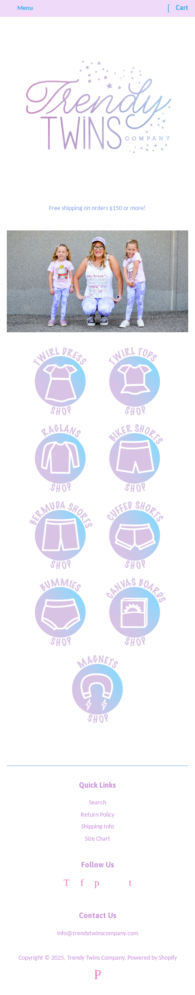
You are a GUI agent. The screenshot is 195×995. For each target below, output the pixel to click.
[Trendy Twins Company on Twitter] (66, 884)
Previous (26, 281)
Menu (24, 8)
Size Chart (97, 839)
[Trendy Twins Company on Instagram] (114, 884)
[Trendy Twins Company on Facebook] (81, 884)
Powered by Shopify (152, 958)
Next (169, 281)
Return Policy (97, 815)
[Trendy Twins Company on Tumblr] (130, 884)
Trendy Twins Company (95, 958)
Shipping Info (97, 827)
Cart (181, 7)
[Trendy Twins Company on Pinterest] (96, 884)
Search (97, 803)
